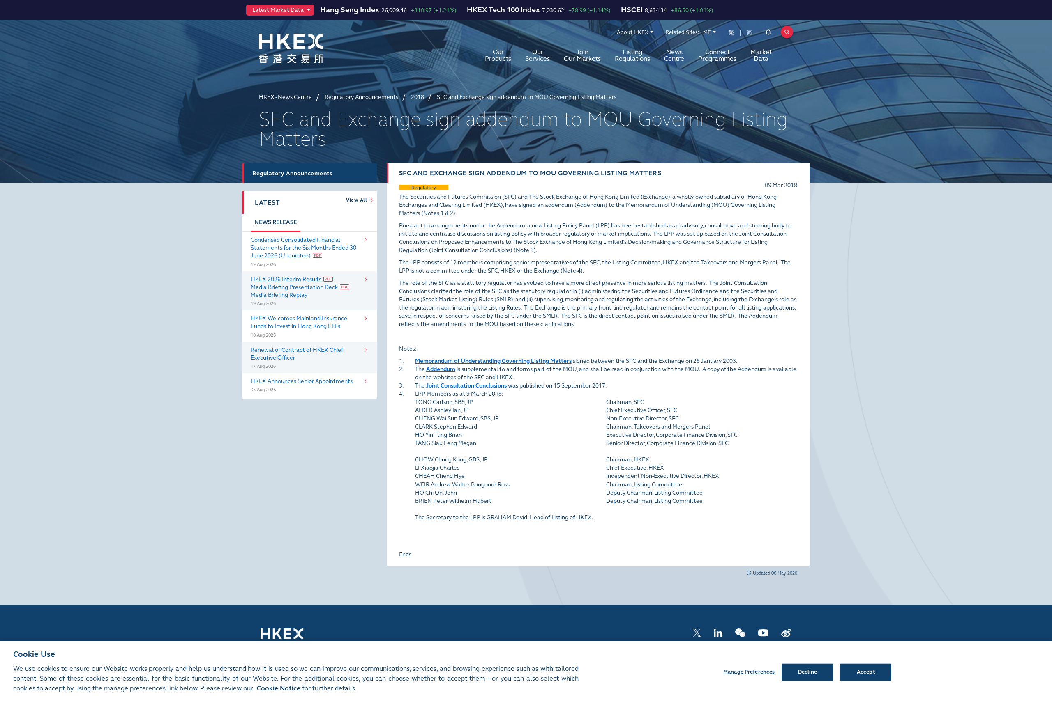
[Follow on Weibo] (786, 632)
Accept (866, 671)
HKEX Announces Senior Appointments (302, 381)
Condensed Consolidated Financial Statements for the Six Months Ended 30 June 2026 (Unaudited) (303, 247)
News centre (674, 55)
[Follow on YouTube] (763, 632)
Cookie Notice (278, 688)
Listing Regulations (632, 55)
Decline (807, 671)
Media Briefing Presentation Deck (294, 287)
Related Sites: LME (688, 32)
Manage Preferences (749, 671)
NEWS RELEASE (275, 222)
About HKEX (632, 32)
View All (358, 200)
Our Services (537, 55)
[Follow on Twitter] (697, 632)
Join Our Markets (582, 55)
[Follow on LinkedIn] (717, 632)
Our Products (498, 55)
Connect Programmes (717, 55)
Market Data (761, 55)
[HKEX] (312, 48)
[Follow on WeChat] (740, 632)
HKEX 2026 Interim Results (286, 279)
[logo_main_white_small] (293, 637)
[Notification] (768, 33)
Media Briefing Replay (279, 294)
